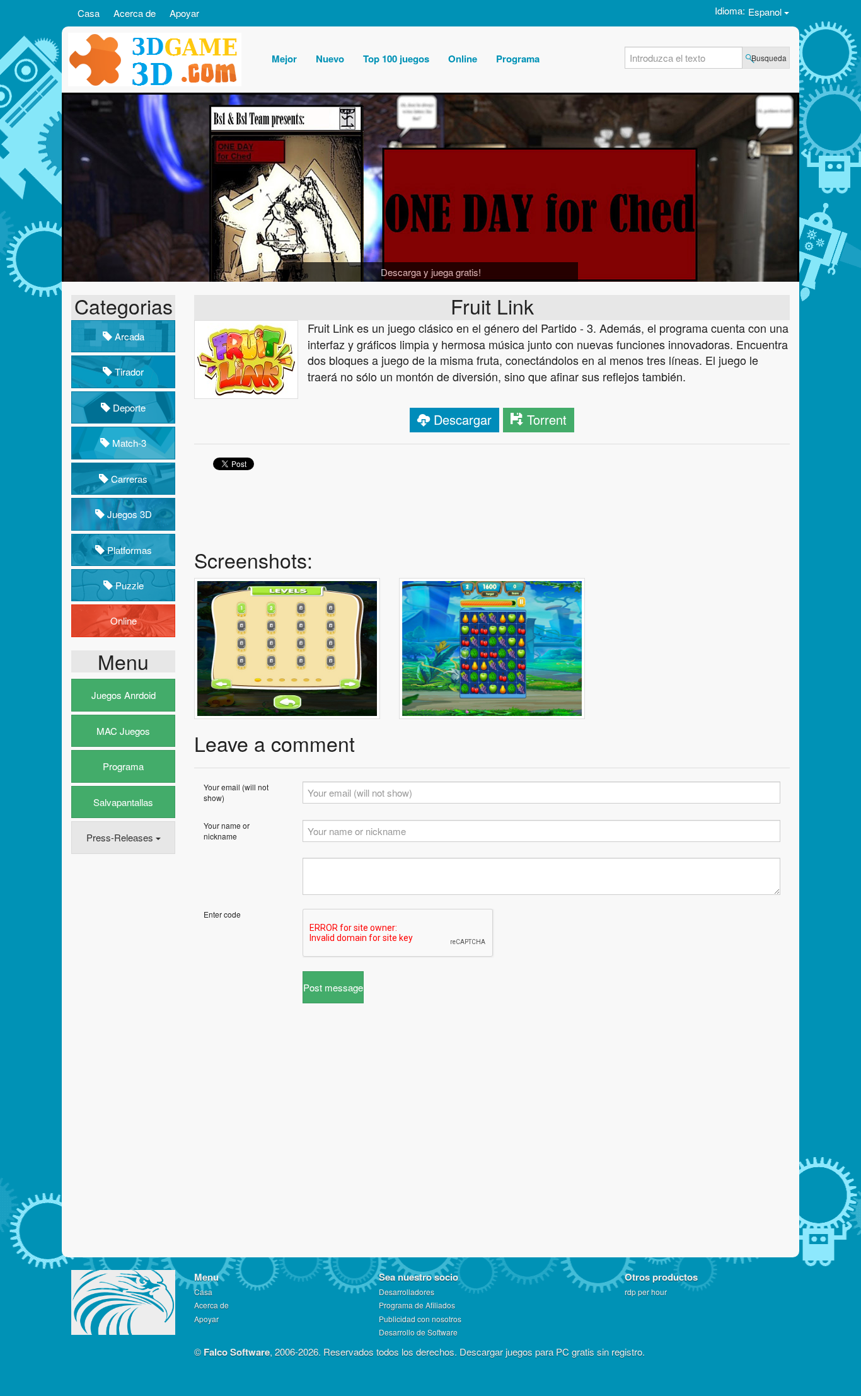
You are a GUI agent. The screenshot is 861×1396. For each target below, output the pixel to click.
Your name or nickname (227, 830)
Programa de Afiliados (417, 1305)
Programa (123, 766)
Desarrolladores (406, 1291)
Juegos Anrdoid (123, 694)
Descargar (463, 419)
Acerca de (134, 13)
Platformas (128, 550)
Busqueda (769, 57)
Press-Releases (121, 837)
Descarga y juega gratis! (431, 272)
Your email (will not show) (236, 792)
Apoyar (184, 13)
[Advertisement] (121, 1056)
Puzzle (128, 585)
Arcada (128, 336)
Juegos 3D (128, 514)
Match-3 (128, 442)
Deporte (128, 407)
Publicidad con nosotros (420, 1318)
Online (123, 620)
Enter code (222, 914)
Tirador (128, 371)
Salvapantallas (123, 802)
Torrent (547, 419)
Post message (333, 987)
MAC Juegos (123, 730)
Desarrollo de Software (418, 1332)
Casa (89, 13)
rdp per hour (646, 1291)
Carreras (127, 478)
